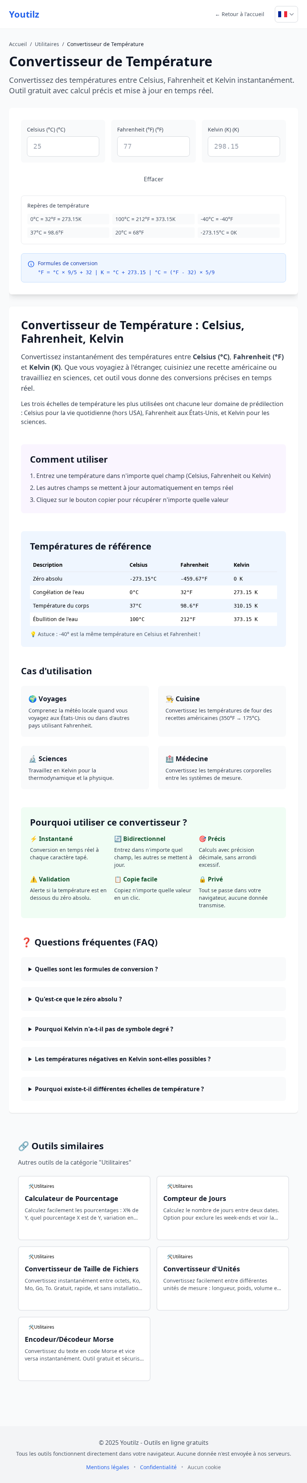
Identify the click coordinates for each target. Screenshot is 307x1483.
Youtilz (24, 14)
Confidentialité (159, 1467)
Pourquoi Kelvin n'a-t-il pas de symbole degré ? (104, 1029)
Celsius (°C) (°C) (46, 129)
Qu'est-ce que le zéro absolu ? (78, 999)
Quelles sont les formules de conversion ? (96, 969)
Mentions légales (108, 1467)
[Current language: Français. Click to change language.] (286, 14)
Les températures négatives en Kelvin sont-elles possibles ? (123, 1059)
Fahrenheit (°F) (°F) (140, 129)
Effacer (154, 179)
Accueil (18, 44)
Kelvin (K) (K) (223, 129)
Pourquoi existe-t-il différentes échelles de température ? (119, 1089)
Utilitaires (47, 44)
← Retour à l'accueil (239, 14)
